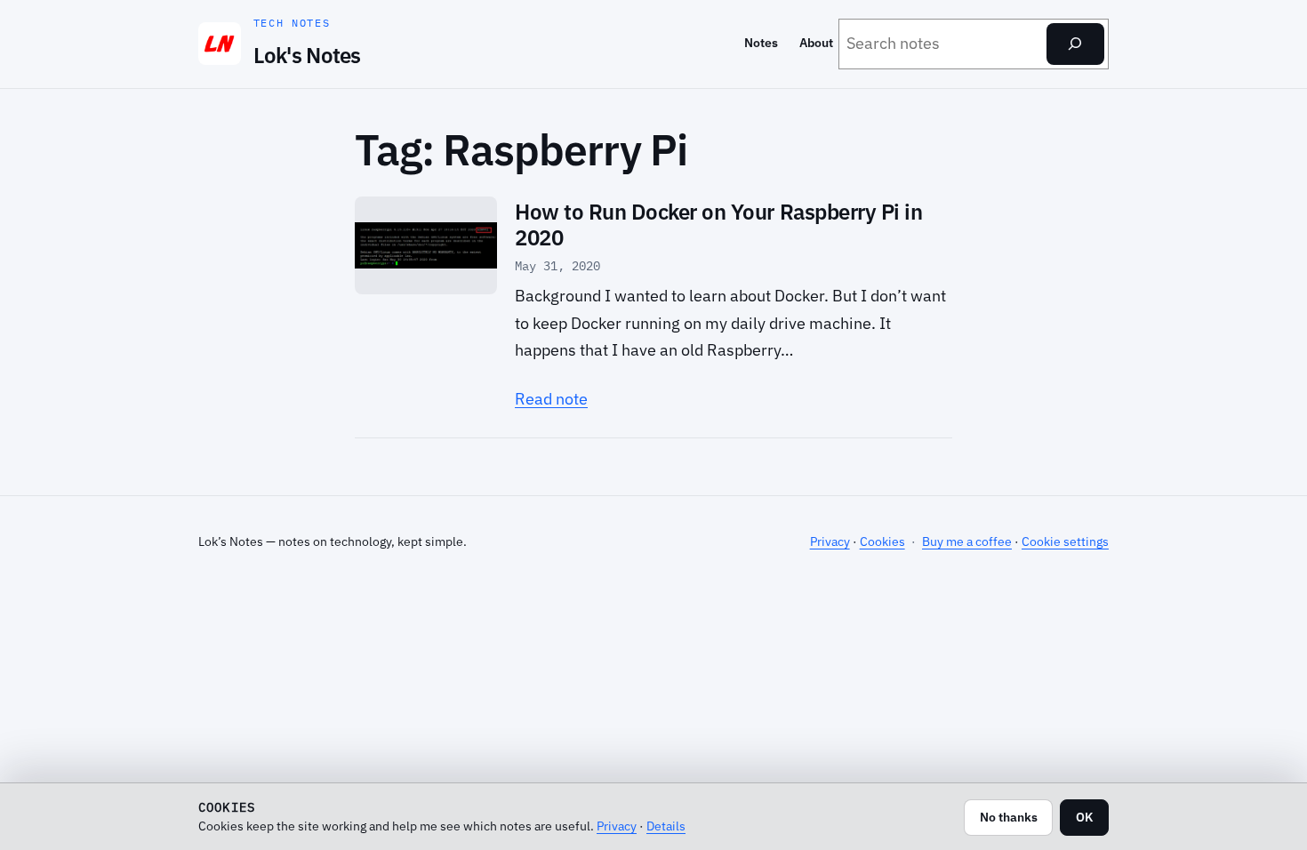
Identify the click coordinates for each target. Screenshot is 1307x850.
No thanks (1009, 817)
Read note (551, 399)
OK (1084, 817)
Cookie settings (1065, 541)
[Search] (1075, 44)
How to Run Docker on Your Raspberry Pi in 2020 (718, 225)
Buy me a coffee (967, 541)
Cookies (882, 541)
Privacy (830, 541)
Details (666, 825)
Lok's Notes (307, 55)
